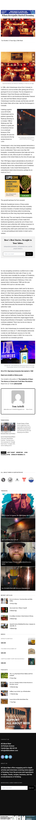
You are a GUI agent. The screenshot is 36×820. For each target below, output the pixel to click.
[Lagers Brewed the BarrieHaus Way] (4, 701)
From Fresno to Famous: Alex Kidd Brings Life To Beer (18, 515)
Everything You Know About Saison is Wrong (21, 616)
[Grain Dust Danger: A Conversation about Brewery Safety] (18, 554)
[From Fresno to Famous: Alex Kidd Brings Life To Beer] (18, 506)
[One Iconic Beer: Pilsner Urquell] (4, 610)
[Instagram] (10, 757)
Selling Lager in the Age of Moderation (20, 691)
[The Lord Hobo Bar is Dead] (18, 530)
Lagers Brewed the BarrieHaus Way (19, 699)
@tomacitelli (18, 384)
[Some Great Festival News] (9, 440)
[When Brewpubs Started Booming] (18, 27)
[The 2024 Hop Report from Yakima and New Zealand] (4, 675)
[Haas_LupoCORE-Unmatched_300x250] (18, 186)
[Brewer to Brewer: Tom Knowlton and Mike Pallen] (4, 601)
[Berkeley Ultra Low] (18, 11)
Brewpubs (19, 452)
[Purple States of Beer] (25, 427)
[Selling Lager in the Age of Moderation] (4, 693)
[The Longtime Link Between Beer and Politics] (8, 427)
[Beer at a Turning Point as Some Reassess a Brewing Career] (4, 684)
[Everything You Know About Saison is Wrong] (4, 618)
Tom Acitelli (4, 40)
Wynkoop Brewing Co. (18, 454)
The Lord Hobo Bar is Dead (10, 540)
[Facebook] (2, 757)
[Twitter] (6, 757)
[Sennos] (18, 818)
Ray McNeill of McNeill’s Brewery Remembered (16, 588)
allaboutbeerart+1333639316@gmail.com (14, 409)
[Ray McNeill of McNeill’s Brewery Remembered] (18, 578)
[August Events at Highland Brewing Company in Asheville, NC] (4, 626)
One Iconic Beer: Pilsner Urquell (18, 608)
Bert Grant (11, 452)
